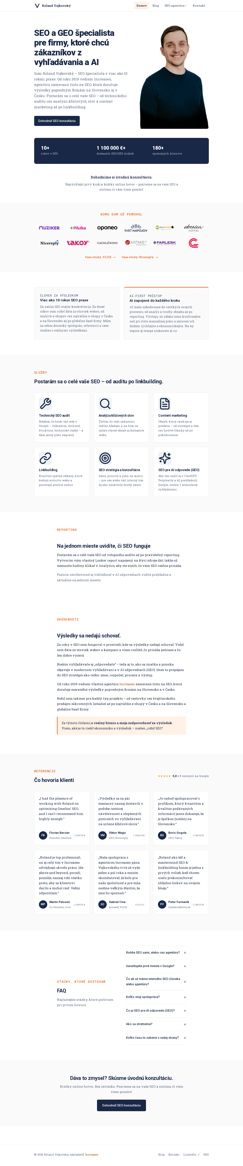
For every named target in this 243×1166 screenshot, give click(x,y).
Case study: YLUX (100, 257)
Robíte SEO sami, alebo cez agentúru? (153, 952)
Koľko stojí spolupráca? (143, 997)
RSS (206, 1154)
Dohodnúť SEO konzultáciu (57, 121)
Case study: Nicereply (140, 257)
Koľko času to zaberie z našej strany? (152, 1038)
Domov (141, 5)
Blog (155, 5)
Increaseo (127, 684)
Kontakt (199, 5)
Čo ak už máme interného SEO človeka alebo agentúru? (153, 981)
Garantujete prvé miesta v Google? (150, 966)
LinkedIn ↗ (191, 1154)
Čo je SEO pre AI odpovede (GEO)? (150, 1010)
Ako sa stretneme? (139, 1024)
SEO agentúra (176, 5)
